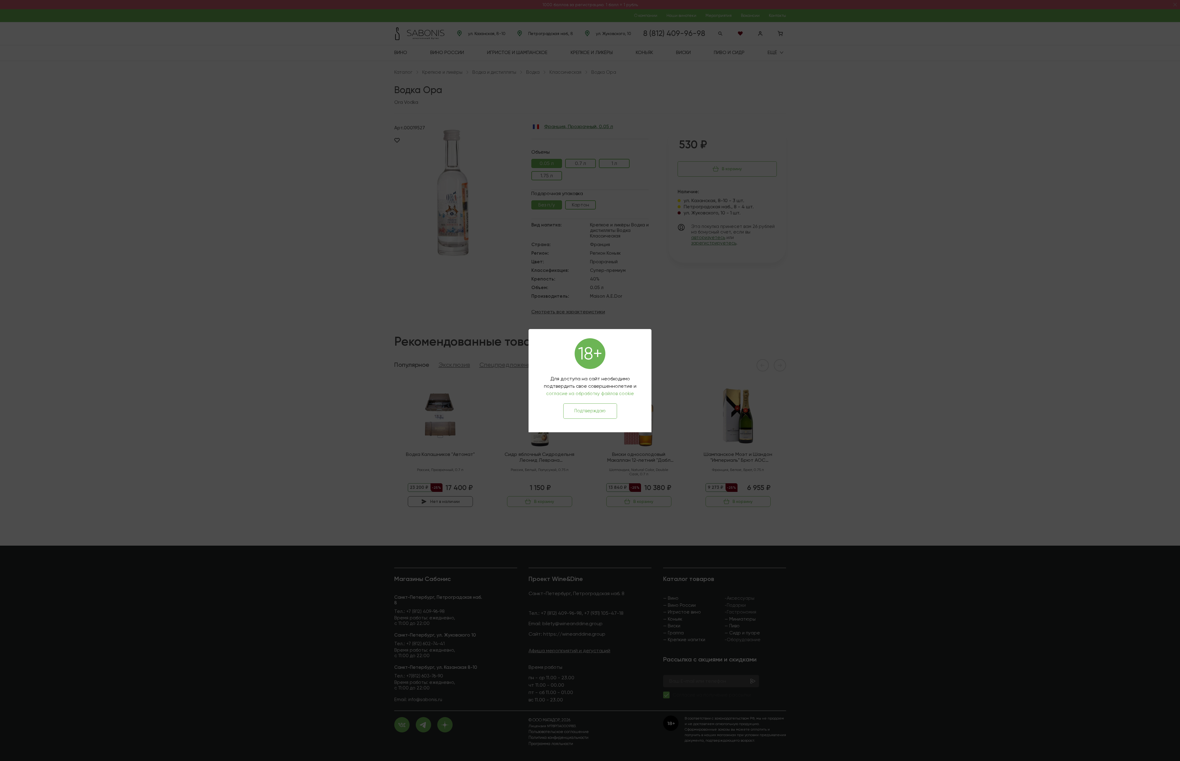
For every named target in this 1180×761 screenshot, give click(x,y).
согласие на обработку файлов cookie (590, 393)
